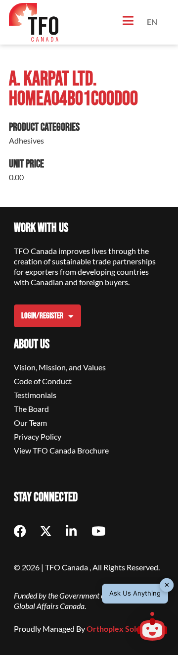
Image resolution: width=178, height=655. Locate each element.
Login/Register (42, 316)
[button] (152, 627)
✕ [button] (167, 585)
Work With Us (41, 228)
